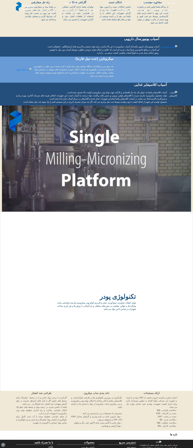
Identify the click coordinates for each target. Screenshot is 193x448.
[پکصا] (25, 6)
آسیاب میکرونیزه (168, 10)
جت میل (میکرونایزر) (146, 10)
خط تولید (144, 3)
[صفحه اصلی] (75, 3)
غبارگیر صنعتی (91, 10)
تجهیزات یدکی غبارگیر (70, 10)
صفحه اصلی (171, 3)
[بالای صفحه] (3, 445)
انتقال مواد (108, 10)
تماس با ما (116, 3)
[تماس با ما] (71, 3)
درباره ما (161, 3)
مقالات (135, 3)
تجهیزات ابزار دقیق (47, 10)
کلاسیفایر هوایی (125, 10)
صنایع (152, 3)
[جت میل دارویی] (24, 69)
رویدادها (126, 3)
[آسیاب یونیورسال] (168, 46)
